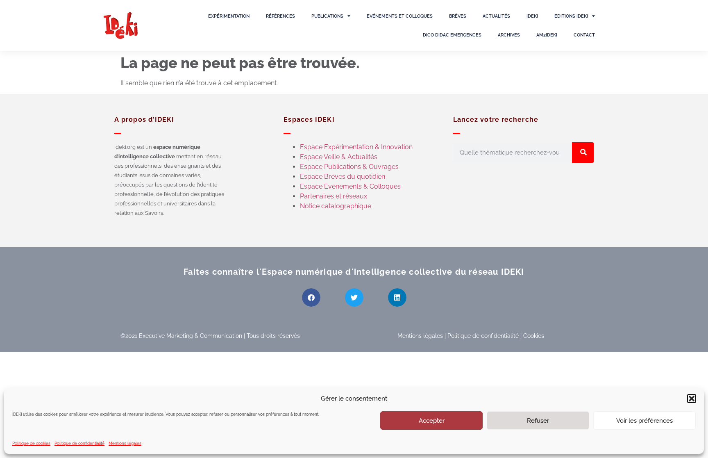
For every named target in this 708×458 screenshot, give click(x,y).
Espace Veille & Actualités (338, 157)
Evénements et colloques (400, 16)
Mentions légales (125, 443)
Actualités (496, 16)
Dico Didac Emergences (452, 35)
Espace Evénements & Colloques (350, 186)
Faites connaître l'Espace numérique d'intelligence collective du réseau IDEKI (354, 272)
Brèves (457, 16)
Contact (584, 35)
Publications (327, 16)
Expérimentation (229, 16)
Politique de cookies (31, 443)
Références (280, 16)
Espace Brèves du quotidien (342, 176)
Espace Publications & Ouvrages (349, 167)
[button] (692, 398)
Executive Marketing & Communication (190, 335)
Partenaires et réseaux (333, 196)
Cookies (533, 335)
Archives (509, 35)
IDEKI (532, 16)
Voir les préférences (644, 420)
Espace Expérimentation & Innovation (356, 147)
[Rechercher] (583, 152)
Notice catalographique (335, 206)
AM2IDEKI (546, 35)
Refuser (538, 420)
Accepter (432, 420)
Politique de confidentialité (79, 443)
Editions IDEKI (571, 16)
